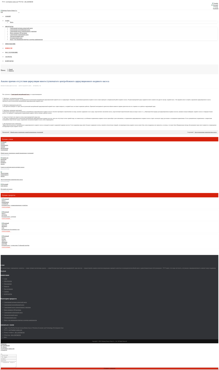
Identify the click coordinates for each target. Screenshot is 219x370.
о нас (7, 20)
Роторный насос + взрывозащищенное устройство (15, 205)
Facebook (215, 8)
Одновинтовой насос (16, 38)
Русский (215, 5)
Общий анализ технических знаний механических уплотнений (26, 132)
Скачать (8, 56)
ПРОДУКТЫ (9, 26)
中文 (216, 7)
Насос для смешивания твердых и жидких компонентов (26, 39)
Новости (8, 48)
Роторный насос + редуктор (9, 216)
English (216, 3)
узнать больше (6, 207)
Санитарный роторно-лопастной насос (21, 28)
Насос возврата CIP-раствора (18, 33)
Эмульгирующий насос (17, 36)
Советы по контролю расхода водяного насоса (12, 167)
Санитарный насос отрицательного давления (23, 31)
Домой (8, 16)
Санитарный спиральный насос (19, 34)
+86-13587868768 (28, 1)
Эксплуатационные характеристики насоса (206, 132)
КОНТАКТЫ (9, 61)
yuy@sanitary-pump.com (12, 1)
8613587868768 (5, 345)
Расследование (11, 52)
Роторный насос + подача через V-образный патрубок (15, 245)
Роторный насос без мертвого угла (10, 229)
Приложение (10, 44)
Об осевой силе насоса (6, 189)
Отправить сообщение (109, 368)
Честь (11, 22)
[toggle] (19, 12)
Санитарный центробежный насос (20, 29)
